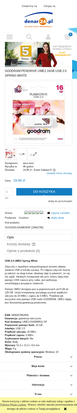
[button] (9, 37)
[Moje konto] (48, 37)
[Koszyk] (67, 37)
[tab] (38, 237)
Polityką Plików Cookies (13, 404)
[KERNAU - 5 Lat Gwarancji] (38, 54)
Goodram (24, 217)
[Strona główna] (38, 19)
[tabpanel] (38, 306)
